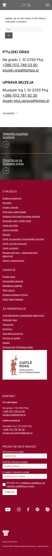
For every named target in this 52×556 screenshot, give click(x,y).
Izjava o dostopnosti (13, 260)
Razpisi (6, 234)
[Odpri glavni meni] (47, 5)
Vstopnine (8, 324)
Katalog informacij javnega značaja (21, 216)
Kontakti (7, 203)
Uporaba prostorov (13, 333)
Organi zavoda (10, 207)
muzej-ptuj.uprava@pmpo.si (26, 101)
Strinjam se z (26, 485)
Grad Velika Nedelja (13, 299)
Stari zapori (9, 290)
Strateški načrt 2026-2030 (17, 221)
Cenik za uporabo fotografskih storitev (23, 239)
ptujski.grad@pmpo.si (21, 70)
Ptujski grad (9, 276)
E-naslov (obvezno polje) (16, 472)
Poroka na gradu (11, 338)
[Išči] (8, 35)
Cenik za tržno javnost (15, 243)
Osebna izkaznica (12, 198)
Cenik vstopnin (11, 248)
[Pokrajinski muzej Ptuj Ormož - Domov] (4, 5)
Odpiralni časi (10, 320)
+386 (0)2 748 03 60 (20, 65)
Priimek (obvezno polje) (15, 462)
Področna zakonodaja (14, 212)
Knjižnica (7, 329)
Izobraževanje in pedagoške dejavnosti (23, 315)
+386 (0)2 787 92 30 (20, 95)
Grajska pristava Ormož (15, 295)
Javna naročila (10, 230)
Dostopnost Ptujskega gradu (18, 347)
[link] (7, 509)
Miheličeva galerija (12, 285)
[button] (23, 5)
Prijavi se (9, 492)
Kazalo (6, 342)
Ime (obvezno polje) (13, 451)
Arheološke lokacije (13, 281)
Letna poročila (10, 225)
